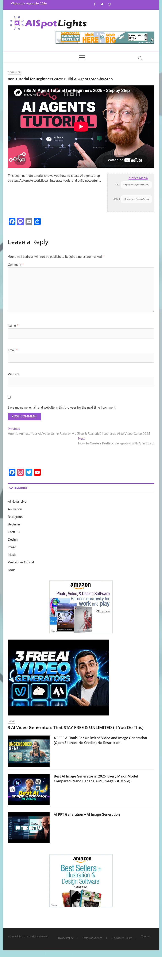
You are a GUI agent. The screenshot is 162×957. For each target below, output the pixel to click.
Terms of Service (92, 938)
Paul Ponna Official (21, 562)
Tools (11, 570)
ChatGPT (14, 532)
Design (13, 539)
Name (13, 325)
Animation (15, 509)
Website (13, 374)
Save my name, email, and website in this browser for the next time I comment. (62, 407)
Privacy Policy (65, 938)
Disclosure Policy (121, 938)
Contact (145, 936)
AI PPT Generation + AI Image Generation (87, 814)
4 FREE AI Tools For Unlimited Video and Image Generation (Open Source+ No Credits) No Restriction (100, 740)
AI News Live (17, 501)
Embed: (116, 199)
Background (16, 516)
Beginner (14, 72)
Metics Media (138, 178)
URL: (117, 185)
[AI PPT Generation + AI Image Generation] (29, 827)
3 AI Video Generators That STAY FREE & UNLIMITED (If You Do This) (75, 727)
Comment (15, 264)
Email (13, 350)
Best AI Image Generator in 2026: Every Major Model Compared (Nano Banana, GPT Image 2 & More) (96, 778)
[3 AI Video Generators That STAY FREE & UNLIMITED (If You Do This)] (81, 677)
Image (12, 547)
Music (12, 554)
